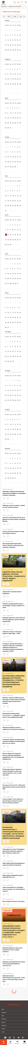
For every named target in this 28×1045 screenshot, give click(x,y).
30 (17, 50)
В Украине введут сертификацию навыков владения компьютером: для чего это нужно (13, 741)
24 (20, 45)
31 (20, 50)
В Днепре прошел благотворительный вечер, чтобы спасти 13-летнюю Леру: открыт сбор (13, 978)
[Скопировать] (7, 498)
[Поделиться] (4, 498)
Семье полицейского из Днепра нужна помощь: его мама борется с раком (13, 889)
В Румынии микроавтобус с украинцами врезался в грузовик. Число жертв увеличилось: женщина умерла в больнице (13, 832)
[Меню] (26, 2)
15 (15, 40)
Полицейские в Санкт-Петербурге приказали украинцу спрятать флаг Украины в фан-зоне (13, 851)
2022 (8, 16)
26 (8, 50)
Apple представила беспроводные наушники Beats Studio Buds (13, 864)
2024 (21, 16)
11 (5, 40)
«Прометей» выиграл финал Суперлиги (11, 592)
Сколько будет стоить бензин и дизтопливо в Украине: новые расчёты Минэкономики (12, 801)
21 (13, 45)
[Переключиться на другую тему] (18, 2)
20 (10, 45)
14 (13, 40)
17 (20, 40)
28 (13, 50)
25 (5, 50)
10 (20, 35)
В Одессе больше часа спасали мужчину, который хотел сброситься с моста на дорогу (12, 1023)
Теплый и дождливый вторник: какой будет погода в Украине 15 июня (13, 605)
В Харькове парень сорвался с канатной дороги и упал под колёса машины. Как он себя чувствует (12, 772)
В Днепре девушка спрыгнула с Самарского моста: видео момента (12, 949)
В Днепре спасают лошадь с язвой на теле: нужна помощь (13, 506)
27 (10, 50)
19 (8, 45)
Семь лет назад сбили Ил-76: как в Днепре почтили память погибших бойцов (14, 519)
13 (10, 40)
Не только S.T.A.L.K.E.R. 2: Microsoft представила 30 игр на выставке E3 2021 (14, 787)
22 (15, 45)
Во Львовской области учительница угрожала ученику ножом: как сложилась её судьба (13, 993)
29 (15, 50)
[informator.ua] (3, 2)
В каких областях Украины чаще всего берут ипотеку (13, 532)
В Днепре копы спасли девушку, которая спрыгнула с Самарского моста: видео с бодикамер (13, 576)
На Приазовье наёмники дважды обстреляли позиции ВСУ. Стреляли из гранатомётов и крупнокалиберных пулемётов (13, 681)
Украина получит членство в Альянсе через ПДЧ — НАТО (12, 632)
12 (8, 40)
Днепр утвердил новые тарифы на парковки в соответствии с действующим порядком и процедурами (13, 1038)
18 (5, 45)
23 (17, 45)
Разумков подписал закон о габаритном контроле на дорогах (13, 728)
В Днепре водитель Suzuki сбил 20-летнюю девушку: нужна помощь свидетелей (13, 619)
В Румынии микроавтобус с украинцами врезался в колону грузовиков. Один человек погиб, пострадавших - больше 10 (13, 1008)
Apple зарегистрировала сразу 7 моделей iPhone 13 (12, 876)
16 (17, 40)
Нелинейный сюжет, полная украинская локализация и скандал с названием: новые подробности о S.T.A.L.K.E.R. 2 (13, 931)
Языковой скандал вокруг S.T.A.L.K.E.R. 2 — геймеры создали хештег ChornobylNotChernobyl (13, 715)
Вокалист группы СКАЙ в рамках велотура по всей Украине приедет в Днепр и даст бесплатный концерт (13, 700)
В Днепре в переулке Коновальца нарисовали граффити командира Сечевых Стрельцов (14, 493)
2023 (14, 16)
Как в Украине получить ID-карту (13, 901)
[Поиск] (22, 2)
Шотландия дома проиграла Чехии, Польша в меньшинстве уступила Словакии (12, 545)
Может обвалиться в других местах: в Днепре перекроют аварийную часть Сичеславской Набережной (13, 756)
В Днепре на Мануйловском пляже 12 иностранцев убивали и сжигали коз (13, 963)
